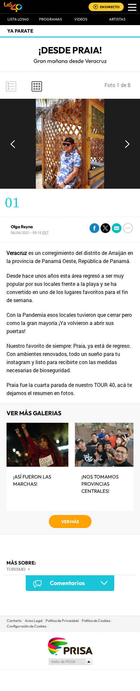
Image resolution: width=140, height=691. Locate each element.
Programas (50, 19)
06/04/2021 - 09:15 (30, 232)
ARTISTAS (117, 19)
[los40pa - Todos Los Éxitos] (13, 7)
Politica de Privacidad (62, 620)
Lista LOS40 (18, 19)
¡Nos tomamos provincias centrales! (100, 484)
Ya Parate (20, 31)
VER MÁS (70, 521)
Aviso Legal (33, 620)
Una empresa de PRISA (70, 646)
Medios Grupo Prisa (70, 662)
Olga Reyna (22, 226)
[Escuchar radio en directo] (95, 7)
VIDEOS (80, 19)
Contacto (14, 620)
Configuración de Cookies (27, 626)
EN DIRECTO (109, 7)
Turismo (16, 569)
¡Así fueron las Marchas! (32, 480)
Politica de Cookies (96, 620)
